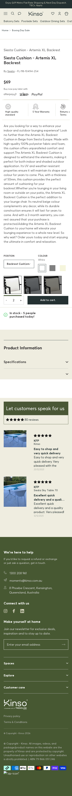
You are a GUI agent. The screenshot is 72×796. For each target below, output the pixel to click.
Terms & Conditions (15, 722)
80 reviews (32, 419)
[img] (15, 420)
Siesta (11, 71)
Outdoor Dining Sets (52, 21)
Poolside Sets (29, 21)
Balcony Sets (11, 21)
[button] (32, 528)
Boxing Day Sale (21, 30)
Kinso (21, 733)
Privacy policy (12, 716)
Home (5, 30)
